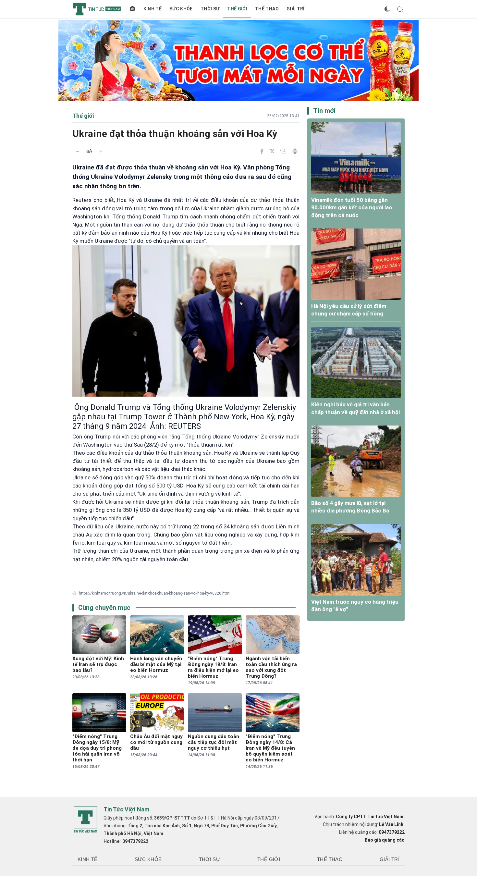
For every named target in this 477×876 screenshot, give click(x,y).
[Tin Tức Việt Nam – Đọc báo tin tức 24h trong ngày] (96, 9)
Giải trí (296, 8)
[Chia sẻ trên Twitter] (272, 151)
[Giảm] (77, 151)
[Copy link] (283, 151)
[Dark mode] (387, 9)
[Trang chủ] (132, 9)
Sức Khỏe (181, 8)
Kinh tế (152, 8)
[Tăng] (101, 151)
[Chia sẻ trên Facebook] (262, 151)
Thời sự (210, 8)
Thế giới (237, 8)
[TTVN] (85, 820)
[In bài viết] (295, 151)
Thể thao (267, 8)
